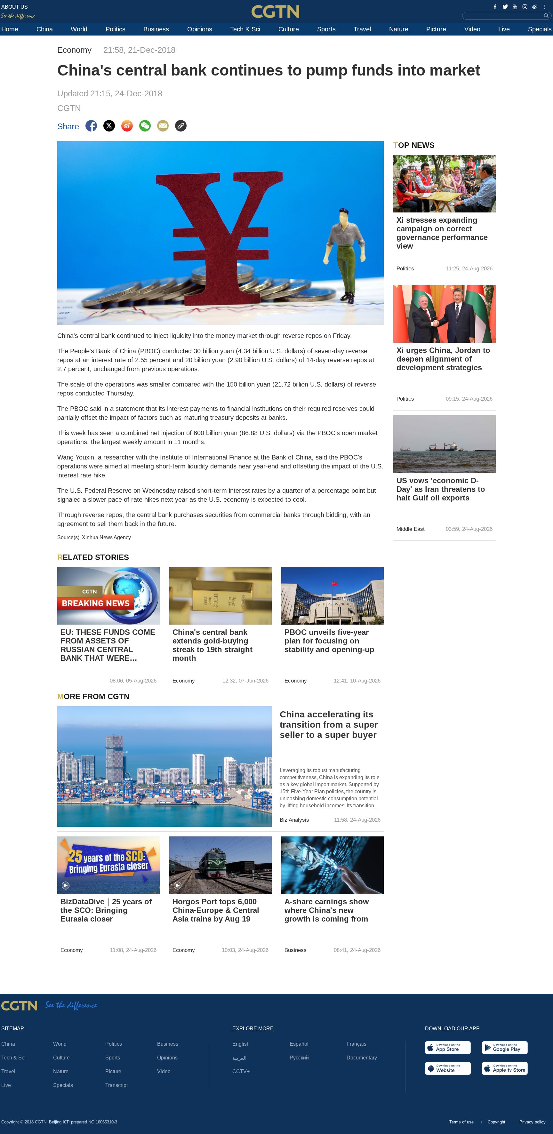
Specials (540, 29)
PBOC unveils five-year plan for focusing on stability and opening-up (329, 641)
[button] (65, 885)
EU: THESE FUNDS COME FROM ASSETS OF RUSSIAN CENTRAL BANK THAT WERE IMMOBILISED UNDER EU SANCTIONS (107, 646)
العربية (239, 1058)
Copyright (497, 1122)
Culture (288, 29)
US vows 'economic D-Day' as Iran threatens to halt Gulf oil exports (441, 489)
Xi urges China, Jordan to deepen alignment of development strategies (443, 359)
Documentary (362, 1057)
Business (156, 29)
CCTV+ (241, 1071)
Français (356, 1044)
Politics (115, 29)
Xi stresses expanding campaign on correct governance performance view (442, 233)
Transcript (116, 1085)
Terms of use (462, 1122)
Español (299, 1044)
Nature (398, 29)
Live (504, 29)
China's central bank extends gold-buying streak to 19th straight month (212, 645)
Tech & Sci (245, 29)
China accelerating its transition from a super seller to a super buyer (329, 724)
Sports (326, 29)
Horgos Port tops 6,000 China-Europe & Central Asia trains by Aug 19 (215, 910)
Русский (299, 1057)
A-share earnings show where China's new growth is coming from (327, 910)
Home (9, 29)
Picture (436, 29)
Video (472, 29)
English (241, 1044)
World (79, 29)
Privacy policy (532, 1122)
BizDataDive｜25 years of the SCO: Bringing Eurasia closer (106, 910)
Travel (362, 29)
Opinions (199, 29)
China (44, 29)
